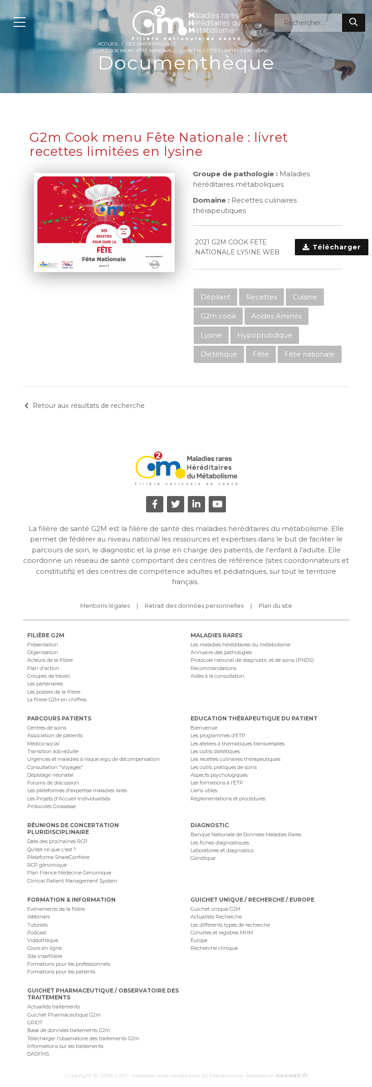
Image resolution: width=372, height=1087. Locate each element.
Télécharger (335, 247)
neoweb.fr (292, 1075)
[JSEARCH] (353, 23)
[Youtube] (217, 504)
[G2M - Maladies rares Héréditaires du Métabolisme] (186, 22)
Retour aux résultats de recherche (89, 406)
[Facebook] (154, 504)
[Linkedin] (196, 504)
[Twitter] (175, 504)
